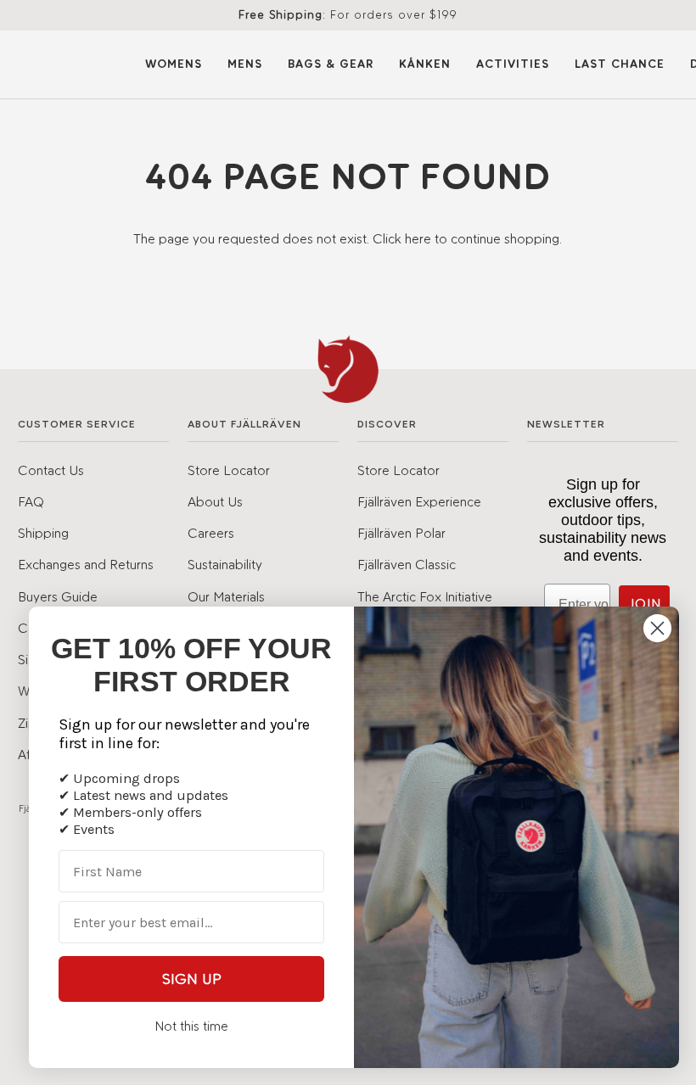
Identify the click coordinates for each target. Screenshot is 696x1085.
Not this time (191, 1026)
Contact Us (51, 469)
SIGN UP (192, 979)
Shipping (43, 532)
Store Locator (229, 469)
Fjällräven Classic (406, 564)
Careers (211, 532)
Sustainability (225, 564)
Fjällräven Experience (419, 501)
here (418, 238)
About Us (215, 501)
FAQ (31, 501)
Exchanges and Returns (86, 564)
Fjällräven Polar (401, 532)
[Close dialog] (657, 628)
